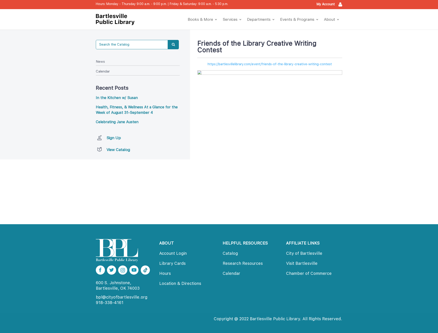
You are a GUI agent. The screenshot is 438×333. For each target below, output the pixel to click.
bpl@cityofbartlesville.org (121, 297)
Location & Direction (180, 283)
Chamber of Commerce (309, 273)
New (100, 62)
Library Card (172, 263)
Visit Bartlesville (302, 263)
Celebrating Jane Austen (117, 122)
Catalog (230, 253)
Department (259, 19)
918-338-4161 (109, 302)
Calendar (103, 71)
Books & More (200, 19)
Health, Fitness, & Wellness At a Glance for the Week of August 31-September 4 (137, 110)
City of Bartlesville (304, 253)
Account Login (173, 253)
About (329, 19)
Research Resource (243, 263)
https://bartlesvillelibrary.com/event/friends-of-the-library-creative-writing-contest (270, 64)
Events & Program (297, 19)
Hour (165, 273)
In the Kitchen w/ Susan (117, 98)
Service (230, 19)
